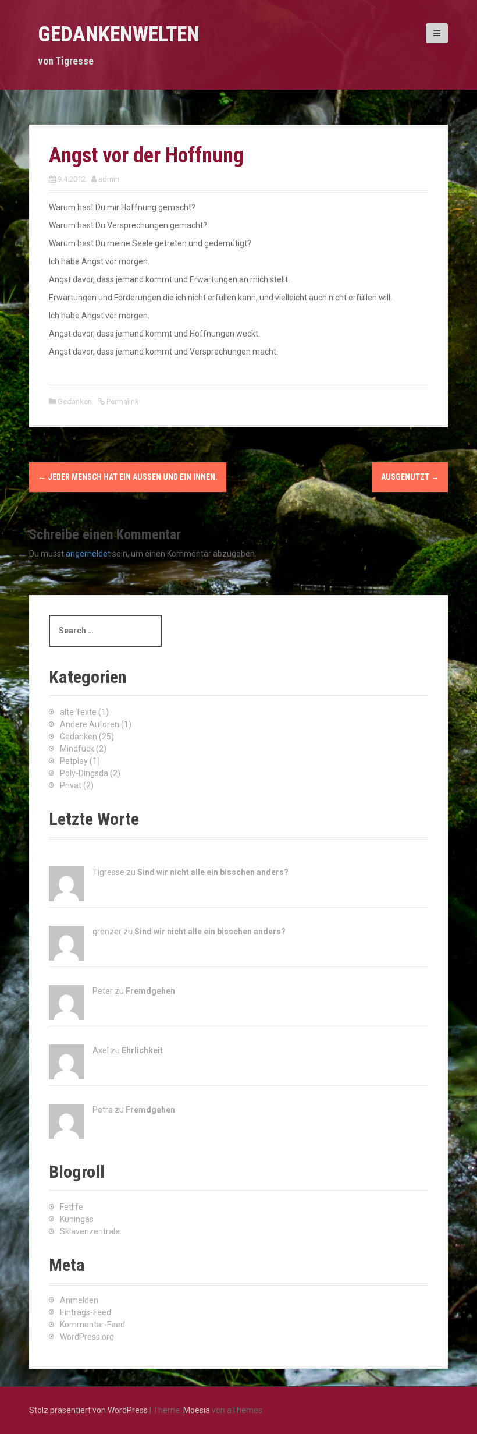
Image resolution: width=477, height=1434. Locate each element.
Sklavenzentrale (90, 1231)
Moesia (196, 1410)
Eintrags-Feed (85, 1312)
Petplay (74, 761)
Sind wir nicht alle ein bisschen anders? (213, 872)
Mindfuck (77, 748)
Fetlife (71, 1207)
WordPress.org (87, 1336)
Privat (70, 785)
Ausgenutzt (410, 476)
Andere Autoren (89, 724)
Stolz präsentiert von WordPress (88, 1410)
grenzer (107, 931)
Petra (102, 1109)
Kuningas (77, 1219)
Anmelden (79, 1300)
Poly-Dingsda (84, 773)
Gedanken (75, 401)
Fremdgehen (150, 991)
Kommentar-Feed (92, 1324)
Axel (100, 1050)
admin (108, 179)
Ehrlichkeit (142, 1050)
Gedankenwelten (119, 34)
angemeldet (88, 553)
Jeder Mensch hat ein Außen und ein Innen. (128, 476)
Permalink (122, 401)
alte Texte (78, 712)
